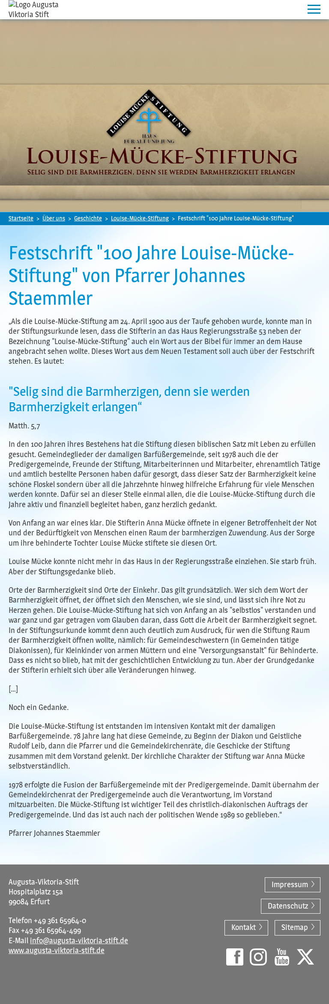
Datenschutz (288, 906)
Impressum (290, 884)
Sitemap (294, 927)
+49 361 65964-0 (60, 920)
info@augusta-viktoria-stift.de (79, 940)
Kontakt (243, 927)
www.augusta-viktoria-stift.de (57, 950)
